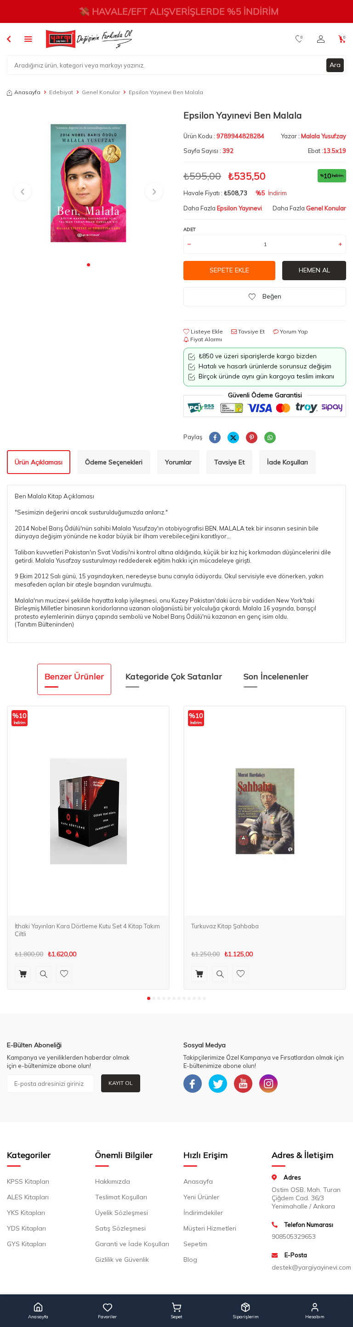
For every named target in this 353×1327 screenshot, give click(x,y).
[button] (88, 264)
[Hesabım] (321, 39)
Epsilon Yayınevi (239, 208)
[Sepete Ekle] (23, 974)
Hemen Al (314, 270)
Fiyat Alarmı (205, 339)
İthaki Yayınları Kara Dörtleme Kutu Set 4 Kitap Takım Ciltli (87, 929)
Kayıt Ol (120, 1082)
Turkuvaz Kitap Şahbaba (225, 926)
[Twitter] (218, 1083)
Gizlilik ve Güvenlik (122, 1259)
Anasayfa (27, 92)
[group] (88, 183)
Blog (190, 1259)
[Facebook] (192, 1083)
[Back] (9, 38)
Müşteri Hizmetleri (209, 1228)
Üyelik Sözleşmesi (121, 1212)
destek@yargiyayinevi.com (309, 1267)
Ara (335, 65)
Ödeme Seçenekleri (113, 462)
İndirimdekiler (203, 1212)
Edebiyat (61, 92)
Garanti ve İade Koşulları (132, 1244)
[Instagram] (268, 1083)
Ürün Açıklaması (39, 462)
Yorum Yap (293, 331)
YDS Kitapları (26, 1228)
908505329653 (294, 1236)
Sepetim (195, 1244)
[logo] (89, 39)
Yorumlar (178, 462)
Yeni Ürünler (201, 1197)
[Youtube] (243, 1083)
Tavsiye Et (251, 331)
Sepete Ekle (229, 270)
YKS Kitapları (26, 1212)
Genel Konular (101, 92)
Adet (189, 229)
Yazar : (313, 136)
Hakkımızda (112, 1181)
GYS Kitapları (26, 1244)
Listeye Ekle (206, 331)
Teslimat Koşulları (121, 1197)
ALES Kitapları (28, 1197)
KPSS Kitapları (28, 1181)
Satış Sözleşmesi (120, 1228)
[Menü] (28, 38)
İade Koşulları (287, 462)
